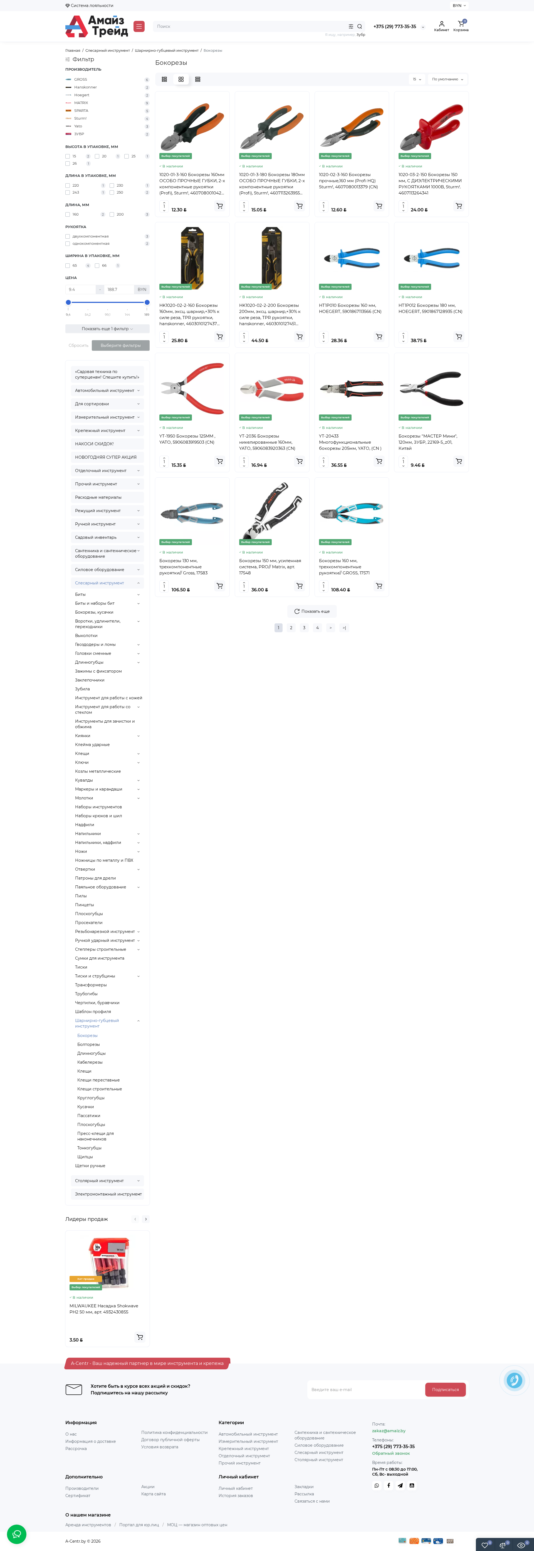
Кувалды (84, 780)
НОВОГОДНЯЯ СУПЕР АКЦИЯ (106, 457)
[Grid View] (181, 79)
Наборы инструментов (98, 806)
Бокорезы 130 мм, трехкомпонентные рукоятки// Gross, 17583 (183, 567)
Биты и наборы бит (95, 603)
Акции (148, 1486)
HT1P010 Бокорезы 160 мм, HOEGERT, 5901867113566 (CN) (350, 308)
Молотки (84, 798)
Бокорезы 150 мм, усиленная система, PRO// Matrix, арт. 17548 (270, 567)
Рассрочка (76, 1448)
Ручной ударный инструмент (105, 940)
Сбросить (78, 345)
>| (344, 627)
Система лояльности (91, 5)
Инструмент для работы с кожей (108, 697)
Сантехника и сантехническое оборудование (106, 553)
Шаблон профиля (93, 1011)
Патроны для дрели (95, 878)
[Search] (359, 26)
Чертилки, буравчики (97, 1002)
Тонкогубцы (89, 1147)
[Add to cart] (139, 1337)
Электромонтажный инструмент (108, 1194)
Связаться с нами (312, 1501)
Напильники (88, 833)
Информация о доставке (90, 1441)
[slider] (68, 302)
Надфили (84, 824)
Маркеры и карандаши (98, 789)
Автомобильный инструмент (104, 390)
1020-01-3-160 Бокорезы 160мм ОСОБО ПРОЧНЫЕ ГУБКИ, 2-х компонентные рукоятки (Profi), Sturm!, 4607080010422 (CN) (192, 184)
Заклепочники (90, 680)
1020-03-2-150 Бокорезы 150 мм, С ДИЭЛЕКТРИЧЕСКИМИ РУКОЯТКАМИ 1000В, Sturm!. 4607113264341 (430, 184)
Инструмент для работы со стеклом (102, 709)
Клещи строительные (99, 1088)
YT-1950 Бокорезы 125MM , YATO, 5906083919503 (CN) (187, 439)
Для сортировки (92, 403)
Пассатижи (88, 1115)
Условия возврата (159, 1446)
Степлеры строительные (100, 949)
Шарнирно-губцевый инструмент (97, 1023)
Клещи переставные (98, 1080)
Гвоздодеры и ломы (95, 644)
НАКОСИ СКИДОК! (94, 443)
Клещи (82, 753)
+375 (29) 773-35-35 (395, 26)
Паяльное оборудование (100, 887)
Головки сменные (93, 653)
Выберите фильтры (121, 345)
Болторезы (88, 1044)
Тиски (81, 967)
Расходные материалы (98, 497)
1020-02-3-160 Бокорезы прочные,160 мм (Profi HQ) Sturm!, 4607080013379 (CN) (348, 180)
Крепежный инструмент (100, 430)
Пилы (81, 895)
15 (415, 79)
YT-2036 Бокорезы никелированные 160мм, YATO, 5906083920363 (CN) (267, 442)
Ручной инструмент (95, 524)
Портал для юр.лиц (139, 1524)
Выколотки (86, 635)
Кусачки (85, 1106)
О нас (71, 1434)
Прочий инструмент (96, 483)
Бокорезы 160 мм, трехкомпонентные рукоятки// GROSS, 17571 (344, 567)
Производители (82, 1488)
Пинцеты (84, 904)
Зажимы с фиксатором (98, 671)
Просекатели (89, 922)
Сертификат (77, 1495)
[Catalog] (139, 26)
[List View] (164, 79)
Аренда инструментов (88, 1524)
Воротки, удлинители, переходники (97, 624)
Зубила (82, 688)
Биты (80, 594)
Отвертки (85, 869)
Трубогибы (86, 993)
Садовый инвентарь (96, 537)
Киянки (82, 735)
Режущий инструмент (98, 510)
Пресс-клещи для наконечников (95, 1136)
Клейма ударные (92, 744)
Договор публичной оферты (170, 1439)
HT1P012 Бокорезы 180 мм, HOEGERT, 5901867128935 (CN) (431, 308)
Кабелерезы (90, 1062)
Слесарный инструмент (99, 583)
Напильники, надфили (98, 842)
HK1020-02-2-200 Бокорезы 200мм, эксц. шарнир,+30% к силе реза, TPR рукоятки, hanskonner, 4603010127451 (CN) (270, 315)
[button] (135, 1219)
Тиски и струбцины (95, 976)
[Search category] (351, 26)
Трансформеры (91, 984)
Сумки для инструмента (99, 958)
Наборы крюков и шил (98, 815)
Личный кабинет (236, 1488)
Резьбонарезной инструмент (105, 931)
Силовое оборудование (99, 569)
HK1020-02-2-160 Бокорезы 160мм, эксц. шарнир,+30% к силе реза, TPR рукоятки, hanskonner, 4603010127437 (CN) (189, 315)
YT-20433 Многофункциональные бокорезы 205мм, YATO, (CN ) (350, 442)
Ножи (81, 851)
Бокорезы (87, 1035)
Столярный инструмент (99, 1180)
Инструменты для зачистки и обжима (105, 724)
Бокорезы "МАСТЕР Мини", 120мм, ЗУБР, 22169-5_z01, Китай (428, 442)
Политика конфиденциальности (174, 1432)
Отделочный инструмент (101, 470)
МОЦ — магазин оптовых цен (197, 1524)
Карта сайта (153, 1493)
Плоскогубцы (89, 913)
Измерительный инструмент (105, 417)
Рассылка (304, 1493)
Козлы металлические (98, 771)
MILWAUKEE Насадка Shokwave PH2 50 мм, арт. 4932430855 (104, 1309)
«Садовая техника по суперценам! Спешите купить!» (107, 374)
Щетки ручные (90, 1165)
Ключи (82, 762)
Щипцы (85, 1156)
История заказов (236, 1495)
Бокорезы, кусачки (94, 612)
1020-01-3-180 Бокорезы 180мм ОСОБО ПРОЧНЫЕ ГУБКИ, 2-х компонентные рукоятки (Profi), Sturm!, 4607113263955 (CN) (272, 184)
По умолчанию (445, 79)
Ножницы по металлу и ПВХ (104, 860)
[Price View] (198, 79)
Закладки (304, 1486)
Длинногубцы (89, 662)
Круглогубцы (91, 1097)
